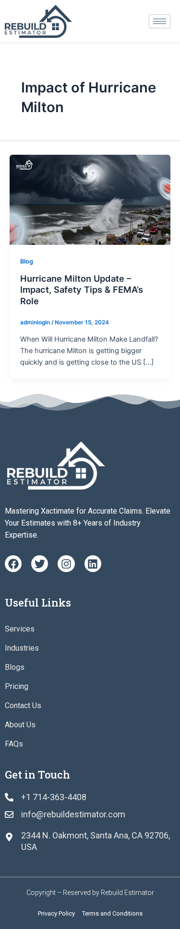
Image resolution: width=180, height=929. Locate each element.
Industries (22, 648)
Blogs (14, 667)
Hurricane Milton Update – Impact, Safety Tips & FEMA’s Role (81, 289)
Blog (26, 261)
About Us (20, 724)
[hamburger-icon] (159, 21)
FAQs (14, 743)
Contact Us (23, 705)
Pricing (16, 686)
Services (20, 628)
